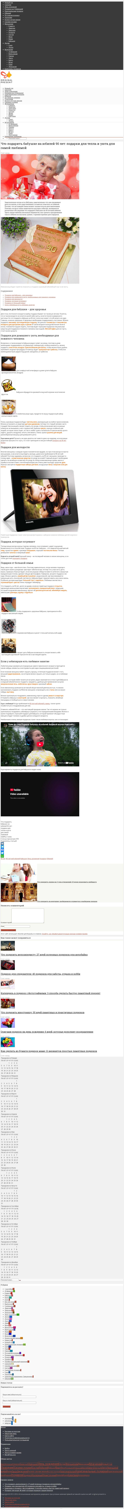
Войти (7, 1448)
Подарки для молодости (13, 299)
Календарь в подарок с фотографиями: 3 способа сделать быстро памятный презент (50, 993)
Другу (11, 58)
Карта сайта (9, 1436)
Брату (11, 60)
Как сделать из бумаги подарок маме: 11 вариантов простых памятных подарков (49, 1051)
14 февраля (9, 1464)
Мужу (11, 62)
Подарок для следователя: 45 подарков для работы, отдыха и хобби (40, 973)
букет (63, 1468)
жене (105, 1467)
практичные (49, 1475)
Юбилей (8, 13)
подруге (28, 1475)
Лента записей (10, 1450)
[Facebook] (35, 849)
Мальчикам (13, 54)
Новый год (9, 3)
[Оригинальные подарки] (6, 82)
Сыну (10, 45)
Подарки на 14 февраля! (14, 9)
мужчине (23, 1471)
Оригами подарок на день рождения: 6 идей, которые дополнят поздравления (47, 1031)
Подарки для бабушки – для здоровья (18, 295)
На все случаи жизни (12, 20)
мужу (15, 1471)
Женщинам (9, 24)
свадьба (60, 1475)
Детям (7, 43)
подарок (43, 859)
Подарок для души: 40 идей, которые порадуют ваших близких (29, 1490)
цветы (87, 1475)
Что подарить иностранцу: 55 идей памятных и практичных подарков (42, 1012)
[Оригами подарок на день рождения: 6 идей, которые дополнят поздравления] (8, 1027)
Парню (11, 56)
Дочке (11, 47)
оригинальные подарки (92, 1471)
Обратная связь (11, 1434)
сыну (66, 1475)
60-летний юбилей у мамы (40, 704)
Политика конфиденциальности (17, 1438)
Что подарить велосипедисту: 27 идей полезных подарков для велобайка (44, 954)
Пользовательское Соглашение (17, 1440)
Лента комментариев (13, 1453)
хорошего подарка (20, 558)
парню (8, 1475)
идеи (4, 1471)
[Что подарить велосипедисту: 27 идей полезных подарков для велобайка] (8, 950)
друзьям (98, 1467)
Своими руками (11, 22)
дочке (85, 1468)
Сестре (11, 35)
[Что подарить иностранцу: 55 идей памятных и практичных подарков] (8, 1008)
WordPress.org (10, 1455)
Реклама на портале (12, 1431)
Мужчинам (9, 50)
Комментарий (6, 922)
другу (91, 1467)
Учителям (8, 17)
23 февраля (13, 52)
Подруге (12, 32)
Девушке (12, 30)
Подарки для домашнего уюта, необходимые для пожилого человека (30, 297)
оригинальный (115, 1471)
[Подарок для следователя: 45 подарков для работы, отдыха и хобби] (8, 969)
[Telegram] (35, 846)
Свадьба (8, 5)
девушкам (78, 1468)
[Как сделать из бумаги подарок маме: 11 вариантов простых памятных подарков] (8, 1046)
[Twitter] (35, 853)
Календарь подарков (13, 69)
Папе (10, 64)
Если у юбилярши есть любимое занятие (20, 305)
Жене (10, 37)
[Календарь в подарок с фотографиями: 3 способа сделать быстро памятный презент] (8, 989)
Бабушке (12, 41)
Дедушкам (13, 67)
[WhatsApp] (35, 856)
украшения (82, 1475)
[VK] (35, 843)
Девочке (12, 28)
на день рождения (54, 1472)
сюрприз (73, 1475)
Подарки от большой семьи (15, 303)
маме (9, 1471)
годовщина (70, 1468)
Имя (2, 926)
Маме (11, 39)
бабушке (23, 859)
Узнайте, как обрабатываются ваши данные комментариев (64, 934)
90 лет (3, 859)
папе (3, 1475)
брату (59, 1467)
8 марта (12, 26)
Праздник (7, 1467)
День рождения (11, 7)
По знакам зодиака (12, 15)
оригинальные (68, 1471)
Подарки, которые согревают (16, 301)
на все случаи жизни (38, 1471)
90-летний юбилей (13, 859)
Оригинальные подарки (14, 11)
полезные (37, 1475)
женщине (113, 1467)
